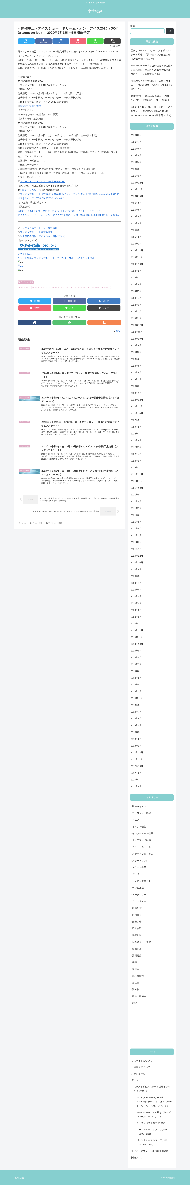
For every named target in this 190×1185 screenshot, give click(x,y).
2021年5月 (136, 522)
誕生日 (135, 982)
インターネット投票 (142, 833)
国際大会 (137, 921)
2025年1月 (136, 243)
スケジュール (138, 1073)
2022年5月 (136, 447)
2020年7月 (136, 583)
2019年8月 (136, 657)
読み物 (135, 989)
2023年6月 (136, 359)
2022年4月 (136, 454)
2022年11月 (137, 406)
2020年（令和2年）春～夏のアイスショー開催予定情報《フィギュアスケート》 (59, 211)
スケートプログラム (142, 853)
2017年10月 (137, 766)
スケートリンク (140, 860)
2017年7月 (136, 779)
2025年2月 (136, 237)
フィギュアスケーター (42, 287)
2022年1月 (136, 467)
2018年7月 (136, 712)
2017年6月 (136, 786)
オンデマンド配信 (141, 840)
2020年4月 (136, 603)
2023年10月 (137, 338)
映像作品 (137, 949)
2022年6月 (136, 440)
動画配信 (137, 908)
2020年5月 (136, 596)
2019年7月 (136, 664)
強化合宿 (137, 928)
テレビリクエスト (141, 881)
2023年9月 (136, 345)
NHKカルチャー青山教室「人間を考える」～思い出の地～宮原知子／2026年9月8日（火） (151, 85)
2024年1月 (136, 318)
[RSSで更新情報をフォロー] (104, 322)
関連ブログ (137, 1157)
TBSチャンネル (28, 190)
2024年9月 (136, 271)
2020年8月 (136, 576)
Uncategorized (139, 806)
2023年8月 (136, 352)
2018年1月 (136, 745)
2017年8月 (136, 773)
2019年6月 (136, 671)
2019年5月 (136, 678)
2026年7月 (136, 142)
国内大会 (137, 915)
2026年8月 (136, 135)
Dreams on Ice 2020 (30, 106)
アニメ (135, 820)
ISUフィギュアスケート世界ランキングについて (152, 1088)
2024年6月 (136, 284)
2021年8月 (136, 501)
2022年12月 (137, 399)
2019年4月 (136, 684)
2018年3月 (136, 732)
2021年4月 (136, 528)
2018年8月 (136, 705)
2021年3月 (136, 535)
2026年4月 (136, 162)
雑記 (134, 1003)
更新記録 (137, 955)
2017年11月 (137, 759)
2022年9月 (136, 420)
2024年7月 (136, 277)
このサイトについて (141, 1060)
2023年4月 (136, 372)
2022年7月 (136, 433)
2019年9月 (136, 650)
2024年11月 (137, 257)
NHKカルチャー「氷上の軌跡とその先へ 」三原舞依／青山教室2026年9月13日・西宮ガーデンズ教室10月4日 (152, 69)
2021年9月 (136, 494)
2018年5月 (136, 725)
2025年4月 (136, 223)
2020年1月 (136, 623)
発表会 (135, 969)
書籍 (134, 962)
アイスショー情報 (27, 282)
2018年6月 (136, 718)
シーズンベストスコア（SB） (152, 1123)
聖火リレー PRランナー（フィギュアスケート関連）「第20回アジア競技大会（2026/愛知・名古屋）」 (151, 54)
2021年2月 (136, 542)
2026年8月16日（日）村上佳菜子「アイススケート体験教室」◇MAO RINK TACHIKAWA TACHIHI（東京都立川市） (151, 111)
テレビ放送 (138, 887)
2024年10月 (137, 264)
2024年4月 (136, 298)
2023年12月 (137, 325)
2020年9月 (136, 569)
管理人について (142, 1067)
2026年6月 (136, 148)
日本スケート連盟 (79, 287)
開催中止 (107, 287)
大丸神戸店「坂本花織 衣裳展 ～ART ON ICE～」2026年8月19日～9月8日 (150, 98)
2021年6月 (136, 515)
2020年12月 (137, 555)
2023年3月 (136, 379)
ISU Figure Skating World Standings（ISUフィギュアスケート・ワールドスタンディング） (154, 1101)
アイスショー (25, 287)
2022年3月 (136, 461)
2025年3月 (136, 230)
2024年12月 (137, 250)
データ (135, 874)
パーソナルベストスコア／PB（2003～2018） (152, 1131)
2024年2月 (136, 311)
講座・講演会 (139, 996)
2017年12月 (137, 752)
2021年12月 (137, 474)
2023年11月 (137, 332)
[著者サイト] (34, 322)
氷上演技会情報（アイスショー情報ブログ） (43, 236)
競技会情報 (138, 976)
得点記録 (137, 935)
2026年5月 (136, 155)
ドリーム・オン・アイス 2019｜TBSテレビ (42, 181)
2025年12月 (137, 182)
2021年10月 (137, 488)
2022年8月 (136, 427)
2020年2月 (136, 617)
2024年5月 (136, 291)
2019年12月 (137, 630)
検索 (132, 26)
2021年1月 (136, 549)
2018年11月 (137, 698)
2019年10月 (137, 644)
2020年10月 (137, 562)
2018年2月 (136, 739)
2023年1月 (136, 393)
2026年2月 (136, 169)
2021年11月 (137, 481)
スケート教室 (139, 867)
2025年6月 (136, 216)
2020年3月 (136, 610)
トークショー (139, 894)
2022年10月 (137, 413)
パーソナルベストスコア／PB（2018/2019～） (152, 1142)
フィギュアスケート (62, 287)
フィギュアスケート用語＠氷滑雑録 (150, 1151)
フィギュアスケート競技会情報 (36, 232)
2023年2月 (136, 386)
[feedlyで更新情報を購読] (69, 322)
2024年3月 (136, 305)
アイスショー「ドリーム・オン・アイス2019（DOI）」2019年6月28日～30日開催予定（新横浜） (69, 215)
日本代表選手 (94, 287)
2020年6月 (136, 589)
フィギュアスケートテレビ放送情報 (38, 228)
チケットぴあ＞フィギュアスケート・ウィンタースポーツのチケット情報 (56, 258)
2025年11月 (137, 189)
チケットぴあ (25, 254)
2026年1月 (136, 176)
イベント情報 (139, 826)
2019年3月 (136, 691)
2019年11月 (137, 637)
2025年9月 (136, 203)
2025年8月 (136, 209)
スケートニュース (141, 847)
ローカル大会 (139, 901)
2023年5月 (136, 366)
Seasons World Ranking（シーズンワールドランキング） (153, 1114)
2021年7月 (136, 508)
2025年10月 (137, 196)
